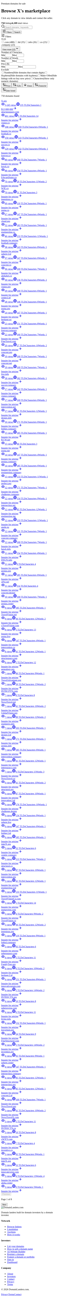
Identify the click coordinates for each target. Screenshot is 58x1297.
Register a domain (15, 1254)
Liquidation (12, 1229)
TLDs (18, 86)
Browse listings (14, 1226)
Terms (10, 1284)
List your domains (15, 1246)
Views (29, 86)
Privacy (10, 1281)
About (10, 1273)
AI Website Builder (16, 1251)
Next (4, 1205)
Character (42, 86)
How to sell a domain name (20, 1249)
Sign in (10, 1259)
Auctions (11, 1232)
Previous (6, 1194)
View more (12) (8, 49)
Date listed (10, 91)
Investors (11, 1276)
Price (8, 86)
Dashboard (12, 1262)
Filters (9, 32)
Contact (10, 1279)
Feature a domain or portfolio (21, 1257)
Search (17, 32)
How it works (13, 1234)
